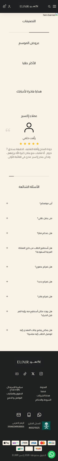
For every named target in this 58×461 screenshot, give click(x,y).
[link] (29, 15)
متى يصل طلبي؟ (44, 218)
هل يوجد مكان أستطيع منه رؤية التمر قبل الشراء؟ (35, 313)
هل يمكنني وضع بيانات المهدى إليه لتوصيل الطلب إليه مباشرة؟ (36, 332)
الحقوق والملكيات (15, 393)
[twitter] (33, 373)
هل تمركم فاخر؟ (44, 296)
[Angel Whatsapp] (51, 454)
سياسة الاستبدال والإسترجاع (15, 388)
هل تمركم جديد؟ (44, 281)
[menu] (54, 6)
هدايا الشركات (43, 395)
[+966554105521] (39, 415)
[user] (9, 6)
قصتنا (43, 391)
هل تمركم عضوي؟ (43, 266)
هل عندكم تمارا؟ (44, 233)
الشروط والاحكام (43, 400)
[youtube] (17, 373)
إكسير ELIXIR (18, 455)
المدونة (43, 387)
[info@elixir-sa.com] (19, 415)
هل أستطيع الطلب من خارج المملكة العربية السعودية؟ (35, 250)
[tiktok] (25, 373)
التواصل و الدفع (14, 398)
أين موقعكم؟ (46, 203)
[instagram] (41, 373)
